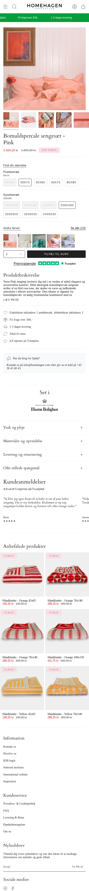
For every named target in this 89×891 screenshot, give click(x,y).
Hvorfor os (9, 753)
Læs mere (11, 299)
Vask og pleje (14, 427)
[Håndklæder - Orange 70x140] (22, 631)
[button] (14, 6)
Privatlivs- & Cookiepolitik (19, 803)
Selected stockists (13, 767)
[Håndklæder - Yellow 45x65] (22, 688)
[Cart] (83, 6)
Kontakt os (9, 746)
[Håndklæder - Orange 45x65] (22, 574)
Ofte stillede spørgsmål (21, 468)
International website (15, 774)
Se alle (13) (78, 228)
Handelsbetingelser (14, 824)
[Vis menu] (5, 6)
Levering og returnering (22, 454)
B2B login (9, 760)
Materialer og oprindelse (22, 441)
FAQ (6, 810)
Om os (7, 831)
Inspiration (9, 781)
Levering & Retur (13, 817)
